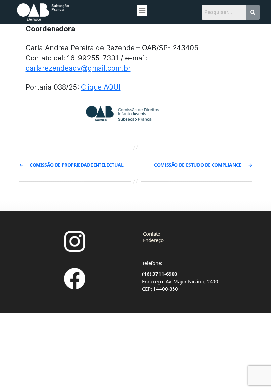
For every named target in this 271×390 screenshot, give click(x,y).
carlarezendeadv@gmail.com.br (78, 68)
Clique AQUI (101, 87)
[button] (142, 10)
